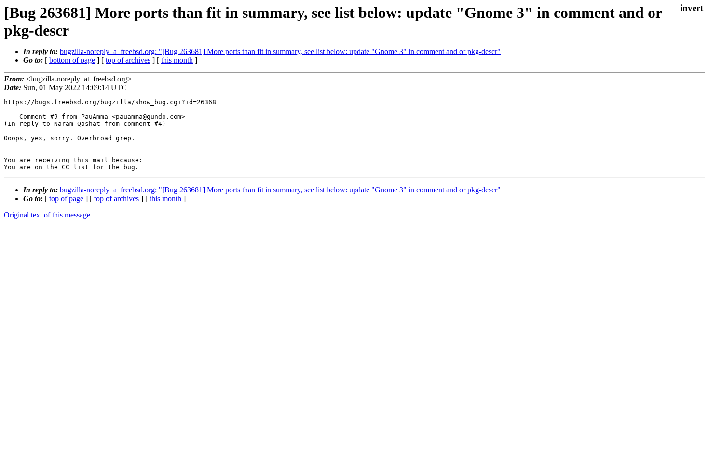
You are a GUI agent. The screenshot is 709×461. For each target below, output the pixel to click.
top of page (66, 198)
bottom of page (72, 60)
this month (177, 60)
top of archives (128, 60)
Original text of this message (47, 215)
